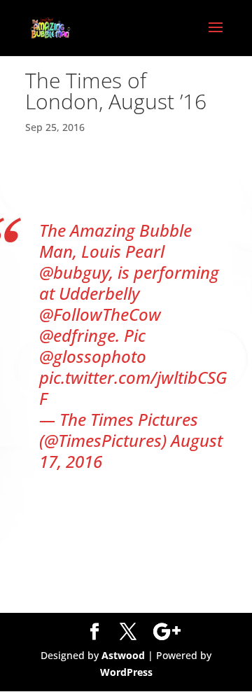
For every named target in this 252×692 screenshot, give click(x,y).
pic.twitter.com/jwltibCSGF (133, 388)
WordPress (126, 672)
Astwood (123, 655)
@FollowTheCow (100, 314)
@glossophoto (92, 356)
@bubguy (74, 272)
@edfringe (77, 335)
